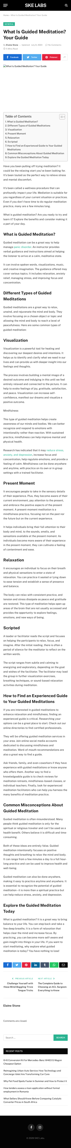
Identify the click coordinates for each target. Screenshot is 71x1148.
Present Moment (17, 133)
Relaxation (13, 137)
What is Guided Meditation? (22, 121)
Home (6, 15)
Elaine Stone (12, 45)
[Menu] (5, 5)
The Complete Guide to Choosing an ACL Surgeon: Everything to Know (52, 987)
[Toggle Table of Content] (60, 117)
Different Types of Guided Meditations (29, 125)
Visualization (15, 129)
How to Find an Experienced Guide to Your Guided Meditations (34, 147)
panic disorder (22, 247)
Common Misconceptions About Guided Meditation (36, 153)
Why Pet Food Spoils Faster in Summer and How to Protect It (35, 1081)
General (9, 24)
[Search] (66, 5)
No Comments (54, 45)
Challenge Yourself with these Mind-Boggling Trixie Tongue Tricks (18, 987)
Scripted (13, 141)
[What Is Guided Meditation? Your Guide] (35, 86)
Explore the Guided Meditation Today (28, 157)
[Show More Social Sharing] (64, 57)
